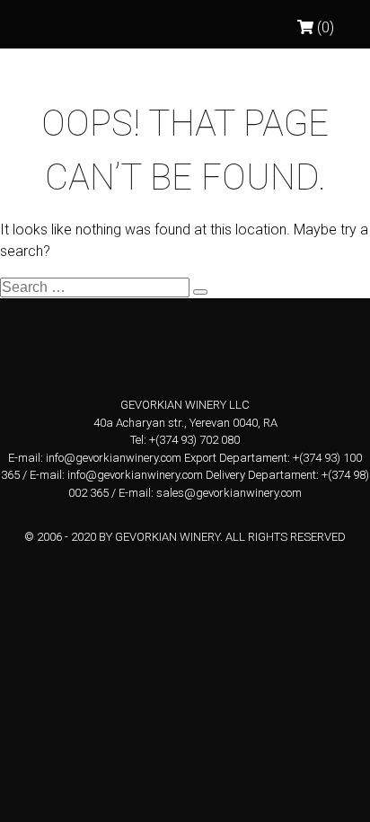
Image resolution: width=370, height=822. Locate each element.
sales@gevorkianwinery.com (229, 492)
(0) (323, 27)
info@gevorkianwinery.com (113, 457)
